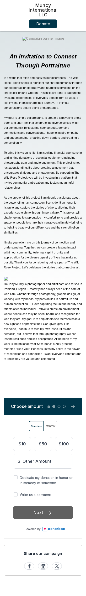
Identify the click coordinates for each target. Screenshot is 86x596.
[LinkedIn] (43, 566)
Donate (43, 23)
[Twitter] (57, 566)
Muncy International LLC (43, 10)
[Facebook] (29, 566)
